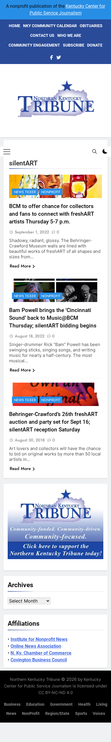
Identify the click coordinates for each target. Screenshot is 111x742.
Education (35, 704)
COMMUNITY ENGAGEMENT (34, 45)
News (11, 713)
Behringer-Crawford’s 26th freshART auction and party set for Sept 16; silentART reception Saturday (53, 422)
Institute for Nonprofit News (39, 639)
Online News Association (36, 646)
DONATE (94, 45)
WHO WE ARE (69, 35)
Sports (81, 713)
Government (61, 704)
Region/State (57, 713)
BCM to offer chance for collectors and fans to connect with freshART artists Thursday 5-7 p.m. (51, 214)
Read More (20, 266)
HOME (14, 25)
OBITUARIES (91, 25)
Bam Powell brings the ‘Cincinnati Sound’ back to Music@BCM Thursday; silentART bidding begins (52, 318)
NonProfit (50, 192)
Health (84, 704)
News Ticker (25, 192)
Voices (99, 713)
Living (101, 704)
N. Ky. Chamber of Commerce (41, 653)
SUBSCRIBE (73, 45)
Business (12, 704)
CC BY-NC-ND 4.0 (55, 692)
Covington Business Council (39, 660)
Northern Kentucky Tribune (35, 679)
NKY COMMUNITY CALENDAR (50, 25)
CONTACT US (42, 35)
